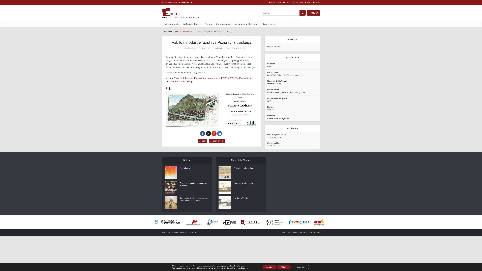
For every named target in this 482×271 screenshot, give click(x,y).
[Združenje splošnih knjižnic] (319, 222)
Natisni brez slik (217, 141)
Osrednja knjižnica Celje (235, 48)
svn (288, 2)
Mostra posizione (274, 46)
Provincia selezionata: (177, 2)
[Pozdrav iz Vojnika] (225, 202)
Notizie (208, 24)
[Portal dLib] (230, 222)
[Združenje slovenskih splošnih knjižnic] (251, 222)
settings (241, 268)
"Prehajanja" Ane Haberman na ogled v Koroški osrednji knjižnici (194, 199)
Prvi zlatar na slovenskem (244, 168)
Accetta (269, 267)
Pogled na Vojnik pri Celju (243, 183)
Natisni (203, 141)
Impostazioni (300, 267)
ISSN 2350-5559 (314, 232)
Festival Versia (185, 168)
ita (297, 2)
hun (301, 2)
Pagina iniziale (171, 24)
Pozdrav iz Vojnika (241, 198)
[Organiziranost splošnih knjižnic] (194, 222)
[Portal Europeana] (212, 222)
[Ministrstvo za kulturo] (167, 222)
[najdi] (302, 13)
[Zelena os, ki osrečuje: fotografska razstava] (171, 187)
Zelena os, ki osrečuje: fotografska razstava (193, 184)
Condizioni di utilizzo (299, 232)
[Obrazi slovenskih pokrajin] (274, 222)
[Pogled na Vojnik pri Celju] (225, 187)
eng (293, 2)
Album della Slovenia (246, 24)
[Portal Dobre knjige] (299, 222)
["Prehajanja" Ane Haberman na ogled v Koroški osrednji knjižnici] (171, 202)
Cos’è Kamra (268, 24)
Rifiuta (283, 267)
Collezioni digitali (192, 24)
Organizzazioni (223, 24)
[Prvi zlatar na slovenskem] (225, 172)
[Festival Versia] (171, 172)
